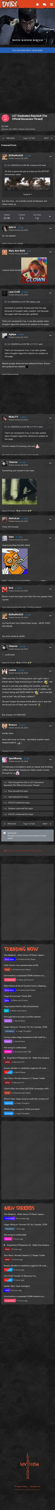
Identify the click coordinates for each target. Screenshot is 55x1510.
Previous (10, 138)
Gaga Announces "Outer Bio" (18, 995)
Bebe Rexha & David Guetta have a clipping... (25, 985)
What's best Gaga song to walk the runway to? (26, 1098)
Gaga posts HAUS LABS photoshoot (21, 1006)
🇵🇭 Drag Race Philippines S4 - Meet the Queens (26, 1057)
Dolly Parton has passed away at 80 (21, 964)
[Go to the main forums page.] (44, 4)
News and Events (27, 128)
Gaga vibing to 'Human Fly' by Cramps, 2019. (26, 1026)
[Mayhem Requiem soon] (27, 27)
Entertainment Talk (23, 1051)
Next (46, 138)
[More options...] (50, 156)
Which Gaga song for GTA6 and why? (22, 1108)
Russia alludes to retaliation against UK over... (26, 1067)
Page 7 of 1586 (29, 138)
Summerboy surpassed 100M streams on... (25, 975)
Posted (18, 158)
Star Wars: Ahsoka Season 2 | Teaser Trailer (24, 1077)
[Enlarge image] (27, 189)
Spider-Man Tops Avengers (17, 1285)
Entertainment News (26, 959)
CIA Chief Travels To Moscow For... (20, 1275)
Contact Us (35, 1486)
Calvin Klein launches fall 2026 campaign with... (27, 1088)
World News (20, 1020)
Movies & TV (19, 1061)
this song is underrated (15, 1047)
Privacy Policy (21, 1486)
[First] (3, 138)
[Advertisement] (27, 82)
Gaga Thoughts (24, 1030)
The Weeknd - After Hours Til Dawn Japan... (25, 954)
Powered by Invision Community (27, 1489)
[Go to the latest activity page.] (37, 4)
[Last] (51, 138)
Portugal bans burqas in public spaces (22, 1016)
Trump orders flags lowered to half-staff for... (25, 1036)
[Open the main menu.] (51, 4)
